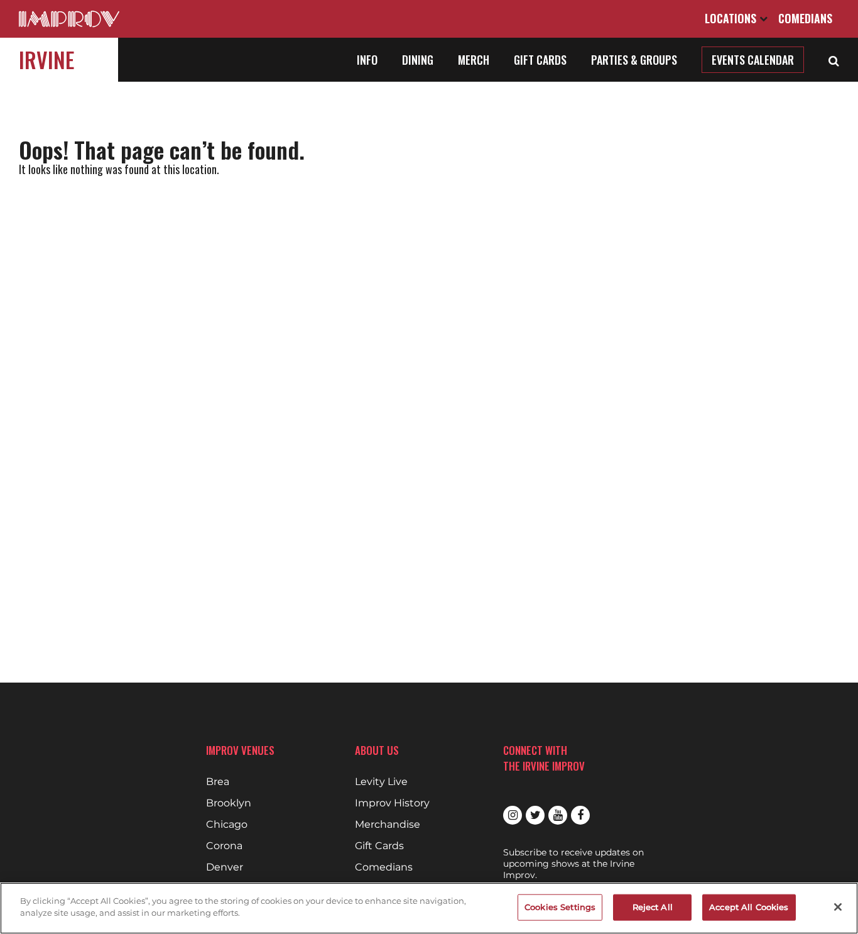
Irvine (46, 59)
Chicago (226, 825)
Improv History (392, 803)
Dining (417, 60)
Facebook (580, 815)
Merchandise (387, 825)
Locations (732, 18)
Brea (217, 782)
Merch (473, 60)
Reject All (653, 907)
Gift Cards (540, 60)
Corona (224, 846)
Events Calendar (753, 60)
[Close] (838, 907)
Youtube (557, 815)
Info (367, 60)
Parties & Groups (634, 60)
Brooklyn (228, 803)
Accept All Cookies (748, 907)
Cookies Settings (559, 907)
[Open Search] (833, 60)
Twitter (535, 815)
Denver (224, 867)
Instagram (512, 815)
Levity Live (381, 782)
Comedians (805, 18)
